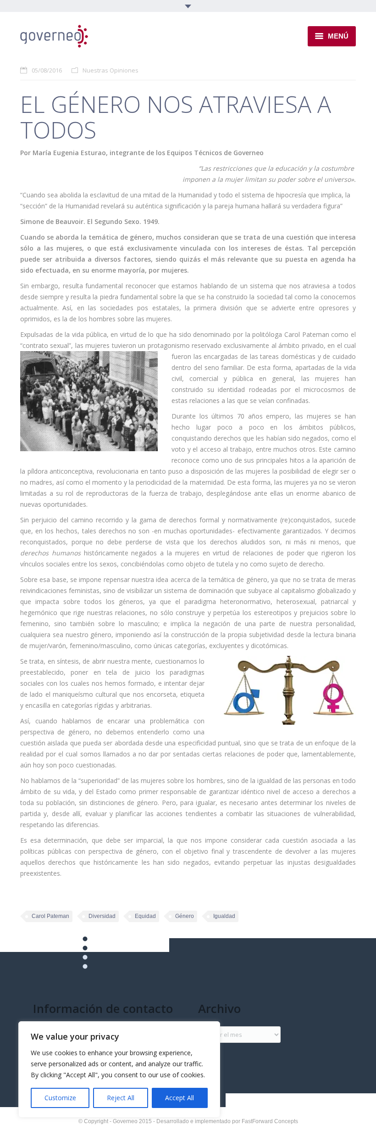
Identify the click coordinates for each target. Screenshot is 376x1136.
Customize (60, 1097)
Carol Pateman (50, 916)
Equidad (145, 916)
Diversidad (102, 916)
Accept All (179, 1097)
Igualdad (224, 916)
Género (184, 916)
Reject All (120, 1097)
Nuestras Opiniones (110, 70)
